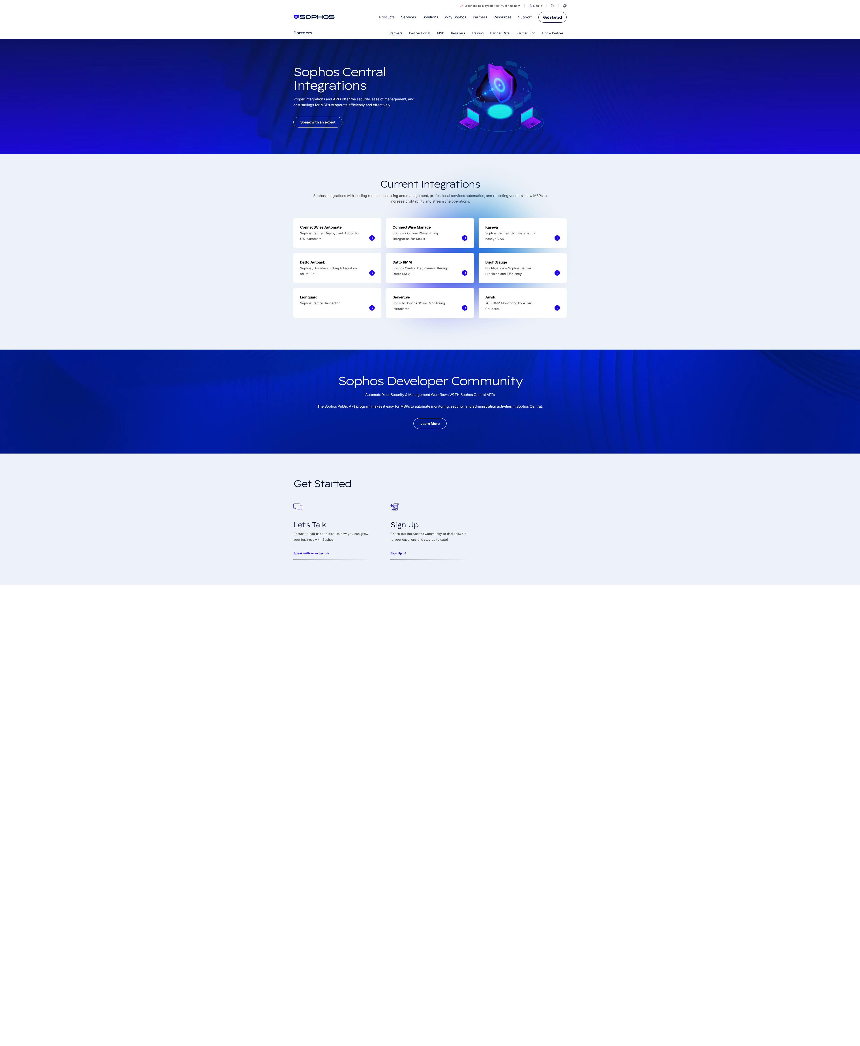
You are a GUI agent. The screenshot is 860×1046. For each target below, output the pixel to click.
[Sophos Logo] (314, 17)
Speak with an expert (317, 122)
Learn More (429, 423)
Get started (552, 17)
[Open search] (552, 6)
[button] (535, 5)
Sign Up (396, 553)
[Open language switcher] (565, 6)
